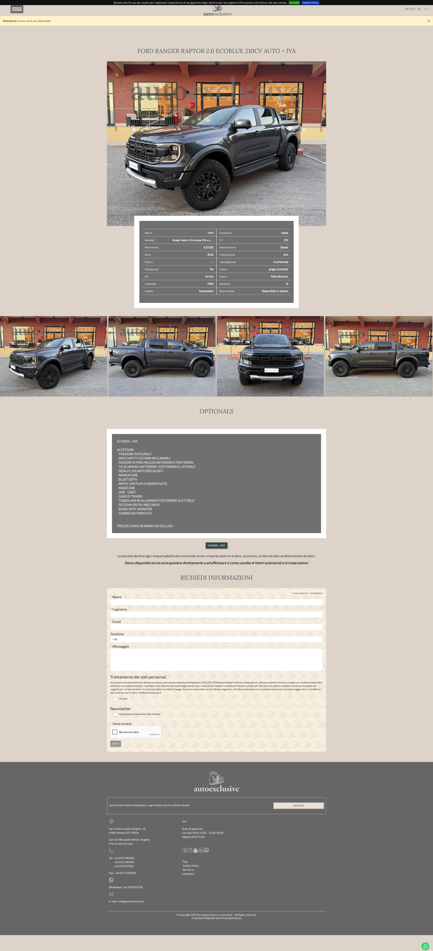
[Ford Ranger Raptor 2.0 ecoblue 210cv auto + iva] (53, 356)
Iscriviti (298, 805)
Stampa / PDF (216, 545)
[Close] (429, 21)
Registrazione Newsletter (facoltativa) (139, 714)
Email (115, 621)
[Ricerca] (420, 9)
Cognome (118, 609)
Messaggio (119, 646)
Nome (116, 597)
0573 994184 (124, 862)
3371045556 (133, 887)
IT (426, 8)
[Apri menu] (16, 9)
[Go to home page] (212, 8)
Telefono (117, 634)
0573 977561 (123, 866)
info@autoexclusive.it (131, 901)
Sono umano (120, 723)
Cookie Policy (310, 2)
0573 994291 (124, 858)
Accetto (294, 2)
